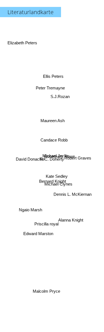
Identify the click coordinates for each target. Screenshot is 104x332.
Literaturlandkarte (30, 12)
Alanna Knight (70, 222)
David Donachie (30, 166)
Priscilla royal (47, 225)
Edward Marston (39, 235)
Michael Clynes (58, 184)
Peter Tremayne (50, 87)
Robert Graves (78, 158)
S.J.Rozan (60, 96)
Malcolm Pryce (46, 290)
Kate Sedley (57, 176)
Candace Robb (53, 140)
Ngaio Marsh (30, 205)
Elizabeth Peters (23, 39)
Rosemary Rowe (59, 155)
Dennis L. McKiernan (73, 193)
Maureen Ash (52, 121)
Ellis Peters (51, 76)
